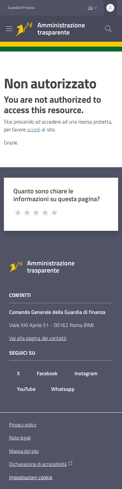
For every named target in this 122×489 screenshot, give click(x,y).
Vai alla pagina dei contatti (37, 338)
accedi (33, 129)
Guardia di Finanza (21, 7)
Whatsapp (63, 389)
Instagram (86, 373)
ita (90, 8)
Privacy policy (22, 424)
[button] (108, 29)
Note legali (20, 437)
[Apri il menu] (9, 29)
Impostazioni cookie (30, 477)
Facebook (47, 373)
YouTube (26, 389)
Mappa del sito (24, 451)
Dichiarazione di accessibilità (37, 464)
